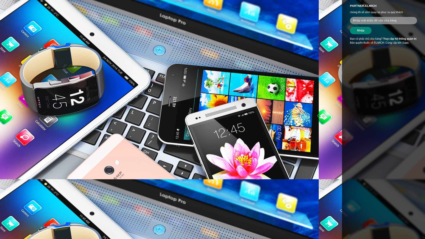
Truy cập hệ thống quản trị (399, 38)
